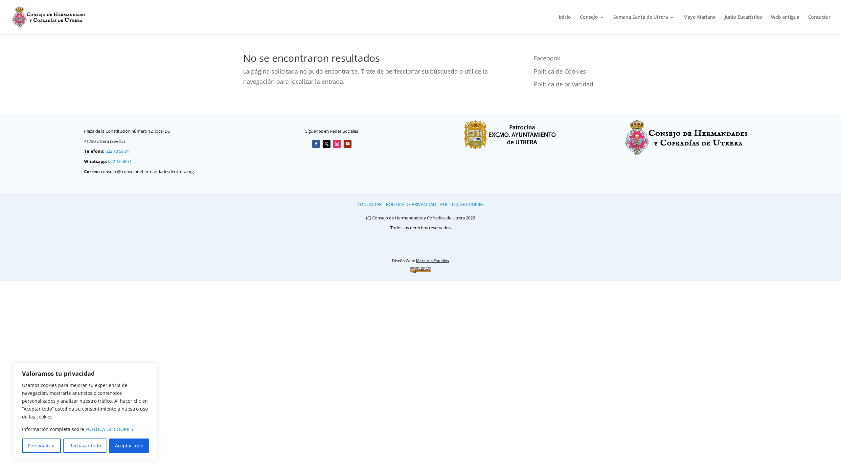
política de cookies (462, 204)
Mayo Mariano (699, 17)
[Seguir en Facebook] (316, 144)
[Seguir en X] (326, 144)
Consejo (589, 17)
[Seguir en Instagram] (337, 144)
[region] (85, 411)
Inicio (565, 17)
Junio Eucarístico (743, 17)
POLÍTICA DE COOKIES (109, 429)
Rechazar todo (85, 445)
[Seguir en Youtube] (348, 144)
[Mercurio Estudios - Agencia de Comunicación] (420, 269)
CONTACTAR (369, 204)
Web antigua (785, 17)
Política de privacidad (563, 84)
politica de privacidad (411, 204)
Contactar (819, 17)
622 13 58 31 (117, 151)
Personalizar (41, 445)
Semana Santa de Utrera (640, 17)
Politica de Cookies (560, 71)
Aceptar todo (129, 445)
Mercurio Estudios (432, 260)
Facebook (547, 58)
